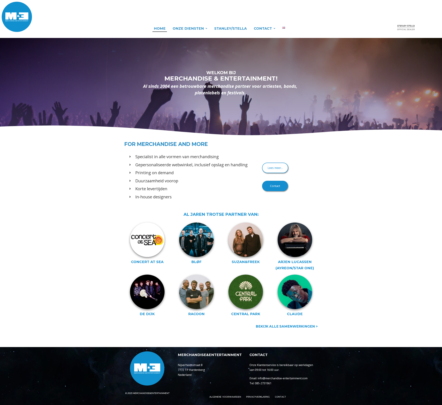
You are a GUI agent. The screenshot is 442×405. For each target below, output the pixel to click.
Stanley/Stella (230, 28)
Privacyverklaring (258, 397)
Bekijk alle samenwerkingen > (287, 326)
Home (160, 28)
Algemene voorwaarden (225, 397)
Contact (263, 28)
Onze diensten (188, 28)
